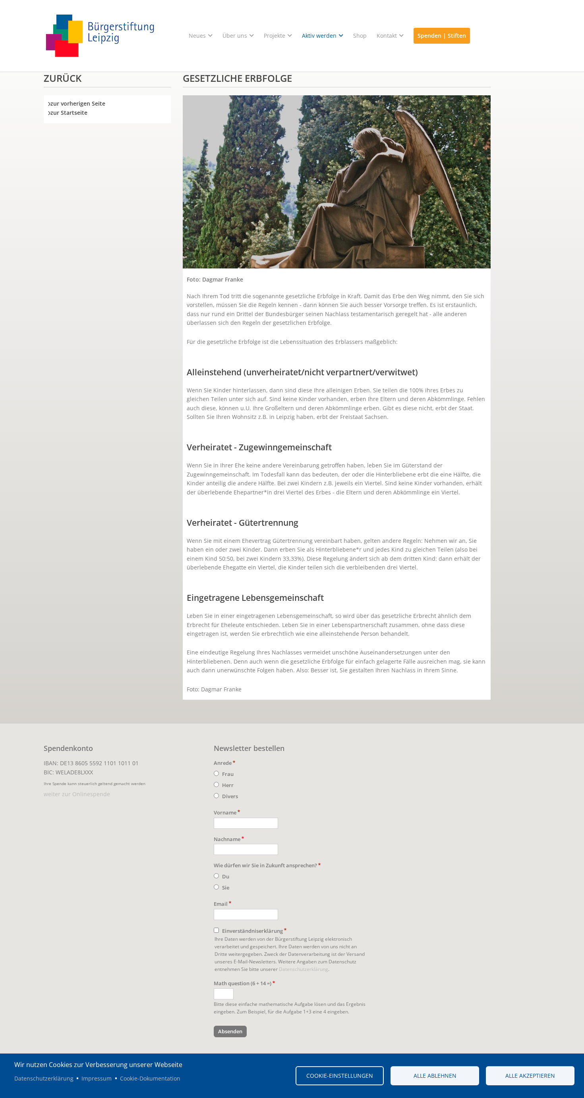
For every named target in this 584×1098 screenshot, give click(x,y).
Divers (230, 796)
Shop (360, 35)
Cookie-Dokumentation (150, 1078)
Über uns (234, 35)
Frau (228, 774)
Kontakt (387, 35)
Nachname (227, 839)
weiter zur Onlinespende (77, 794)
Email (221, 903)
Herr (228, 785)
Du (225, 876)
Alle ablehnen (435, 1075)
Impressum (96, 1078)
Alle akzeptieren (530, 1075)
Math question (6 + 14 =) (242, 983)
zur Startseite (68, 112)
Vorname (225, 812)
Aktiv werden (319, 35)
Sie (225, 887)
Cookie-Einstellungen (339, 1075)
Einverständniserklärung (252, 930)
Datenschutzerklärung (303, 969)
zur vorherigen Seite (77, 103)
